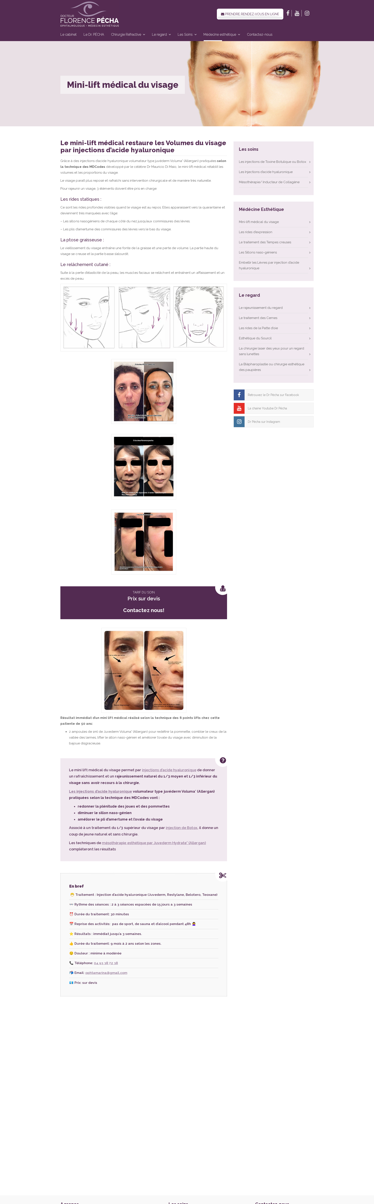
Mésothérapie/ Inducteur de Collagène (269, 182)
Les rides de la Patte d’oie (258, 328)
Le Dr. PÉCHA (94, 34)
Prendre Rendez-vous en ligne (251, 14)
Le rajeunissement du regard (261, 308)
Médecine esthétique (219, 34)
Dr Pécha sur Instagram (264, 421)
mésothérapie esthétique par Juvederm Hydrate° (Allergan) (154, 843)
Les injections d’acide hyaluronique (100, 791)
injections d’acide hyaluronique (169, 770)
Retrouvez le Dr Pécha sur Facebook (273, 395)
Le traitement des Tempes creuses (265, 242)
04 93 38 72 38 (106, 963)
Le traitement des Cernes (258, 318)
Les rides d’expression (255, 232)
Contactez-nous (259, 34)
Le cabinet (68, 34)
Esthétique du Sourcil (255, 338)
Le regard (159, 34)
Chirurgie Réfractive (126, 34)
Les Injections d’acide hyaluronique (266, 172)
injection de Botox (181, 828)
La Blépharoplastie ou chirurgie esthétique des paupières (271, 367)
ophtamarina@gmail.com (106, 973)
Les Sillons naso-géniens (258, 252)
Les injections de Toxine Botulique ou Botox (272, 162)
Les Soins (185, 34)
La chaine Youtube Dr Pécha (267, 408)
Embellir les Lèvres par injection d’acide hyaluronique (269, 265)
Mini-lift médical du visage (259, 222)
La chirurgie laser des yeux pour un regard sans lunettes (271, 351)
